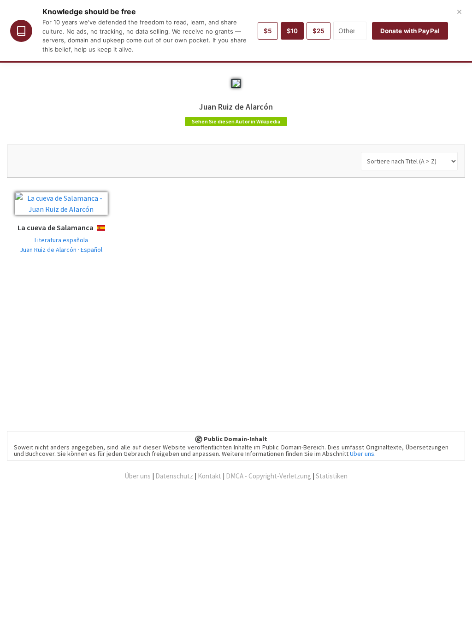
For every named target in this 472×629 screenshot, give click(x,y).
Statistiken (332, 476)
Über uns (362, 453)
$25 (318, 31)
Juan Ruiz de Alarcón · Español (61, 249)
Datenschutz (174, 476)
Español (108, 228)
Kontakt (209, 476)
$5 (268, 31)
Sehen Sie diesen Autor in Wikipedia (236, 121)
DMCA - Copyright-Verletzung (268, 476)
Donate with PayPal (410, 31)
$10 (292, 31)
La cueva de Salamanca (56, 227)
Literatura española (61, 240)
